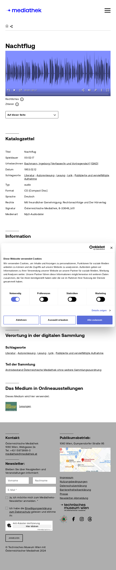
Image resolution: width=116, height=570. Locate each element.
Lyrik (69, 175)
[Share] (83, 90)
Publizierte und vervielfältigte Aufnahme (80, 353)
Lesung (60, 175)
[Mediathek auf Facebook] (73, 519)
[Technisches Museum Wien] (74, 506)
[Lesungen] (12, 406)
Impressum (66, 477)
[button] (101, 90)
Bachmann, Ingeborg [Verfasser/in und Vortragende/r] (57, 163)
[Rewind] (8, 90)
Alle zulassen (94, 320)
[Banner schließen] (111, 248)
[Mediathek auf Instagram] (81, 519)
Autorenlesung (45, 175)
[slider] (58, 94)
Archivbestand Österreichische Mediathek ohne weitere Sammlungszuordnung (53, 369)
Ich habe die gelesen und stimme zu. (32, 512)
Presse (64, 493)
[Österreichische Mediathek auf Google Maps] (85, 459)
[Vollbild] (108, 90)
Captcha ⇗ (45, 529)
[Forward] (21, 90)
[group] (31, 114)
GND (94, 163)
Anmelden (14, 538)
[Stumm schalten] (89, 90)
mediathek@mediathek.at (21, 453)
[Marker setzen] (95, 90)
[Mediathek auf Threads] (90, 519)
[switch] (43, 299)
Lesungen (25, 406)
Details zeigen (99, 310)
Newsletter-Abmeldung (74, 498)
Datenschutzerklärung (73, 485)
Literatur (29, 175)
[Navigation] (108, 10)
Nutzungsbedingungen (73, 481)
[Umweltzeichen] (64, 518)
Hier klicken (32, 526)
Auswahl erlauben (58, 320)
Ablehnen (21, 320)
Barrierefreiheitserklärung (75, 489)
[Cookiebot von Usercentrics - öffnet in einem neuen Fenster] (91, 247)
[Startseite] (23, 9)
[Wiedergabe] (14, 90)
